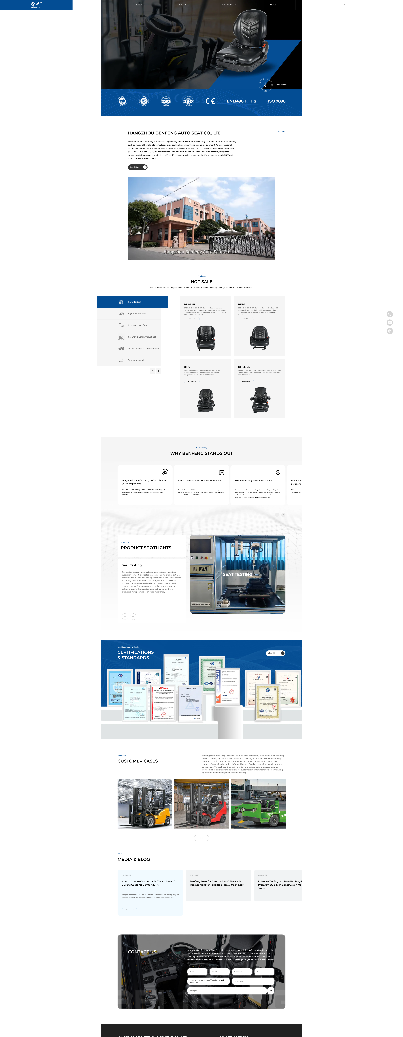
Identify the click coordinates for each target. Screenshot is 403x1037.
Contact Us (318, 5)
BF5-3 (241, 304)
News (273, 5)
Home (95, 5)
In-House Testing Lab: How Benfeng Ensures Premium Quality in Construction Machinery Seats (284, 885)
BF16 (187, 366)
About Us (184, 5)
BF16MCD (244, 366)
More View (192, 319)
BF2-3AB (189, 304)
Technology (229, 5)
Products (139, 5)
